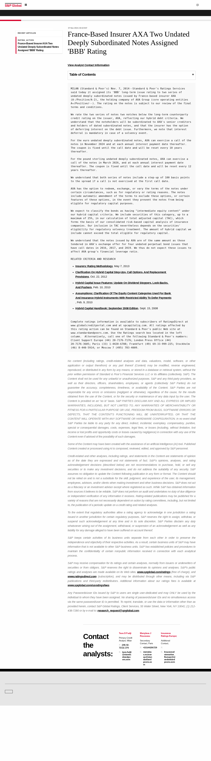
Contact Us (186, 5)
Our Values (9, 718)
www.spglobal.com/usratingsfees (88, 585)
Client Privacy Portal (139, 744)
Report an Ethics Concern (119, 726)
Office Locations (114, 731)
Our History (9, 722)
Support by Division (116, 722)
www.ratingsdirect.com (82, 576)
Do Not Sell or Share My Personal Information (169, 744)
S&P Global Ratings (18, 685)
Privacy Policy (122, 744)
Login (202, 5)
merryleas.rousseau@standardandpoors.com (147, 658)
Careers (163, 718)
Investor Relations (64, 718)
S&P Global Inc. (15, 706)
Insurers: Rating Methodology (94, 266)
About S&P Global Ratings (16, 697)
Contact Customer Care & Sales (121, 718)
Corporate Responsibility (170, 722)
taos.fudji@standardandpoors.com (126, 656)
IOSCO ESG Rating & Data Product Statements (179, 731)
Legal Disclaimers (78, 744)
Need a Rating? (195, 15)
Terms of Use (94, 744)
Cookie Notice (108, 744)
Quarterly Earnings (64, 726)
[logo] (13, 5)
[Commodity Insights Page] (108, 672)
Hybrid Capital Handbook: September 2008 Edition (106, 308)
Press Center (10, 731)
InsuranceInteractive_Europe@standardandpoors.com (169, 657)
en (172, 5)
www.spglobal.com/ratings (153, 572)
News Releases (63, 722)
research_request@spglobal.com (118, 610)
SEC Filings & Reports (66, 731)
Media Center (62, 697)
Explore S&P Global (39, 5)
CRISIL (111, 697)
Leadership (164, 726)
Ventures (8, 726)
